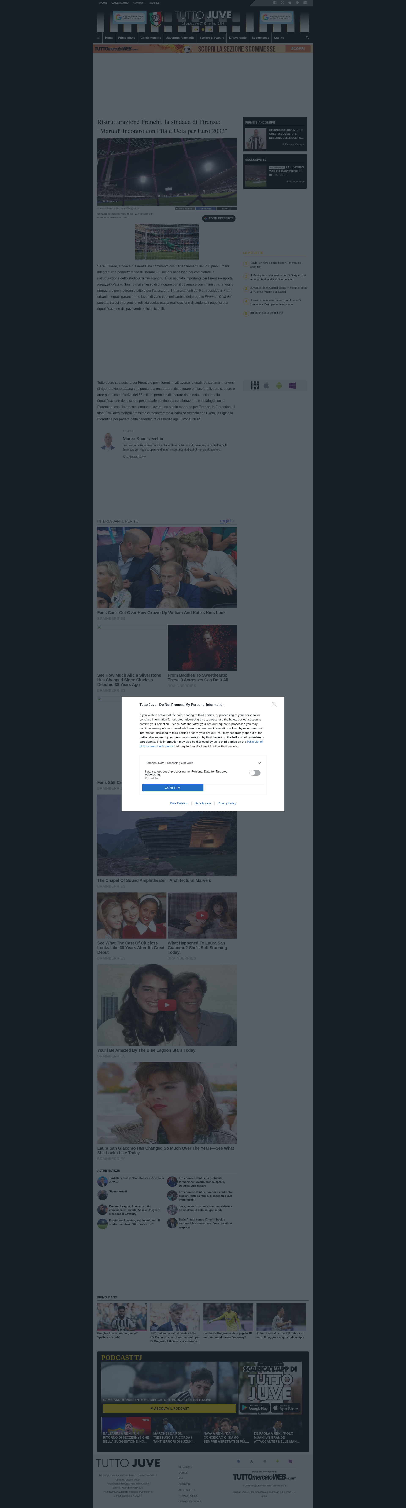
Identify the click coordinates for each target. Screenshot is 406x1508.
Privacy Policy (227, 803)
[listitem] (203, 763)
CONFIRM (173, 787)
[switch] (255, 773)
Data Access (203, 803)
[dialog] (203, 754)
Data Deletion (179, 803)
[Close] (276, 705)
